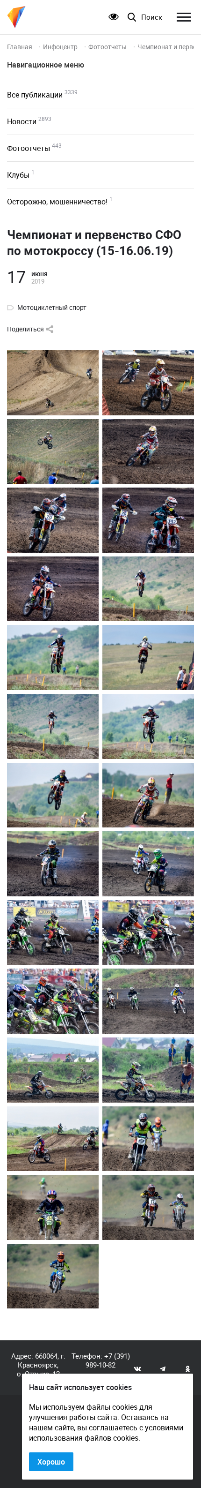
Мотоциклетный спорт (51, 307)
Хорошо (51, 1462)
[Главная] (16, 17)
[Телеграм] (162, 1368)
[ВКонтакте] (137, 1368)
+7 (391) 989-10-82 (108, 1360)
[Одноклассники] (188, 1368)
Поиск (151, 17)
